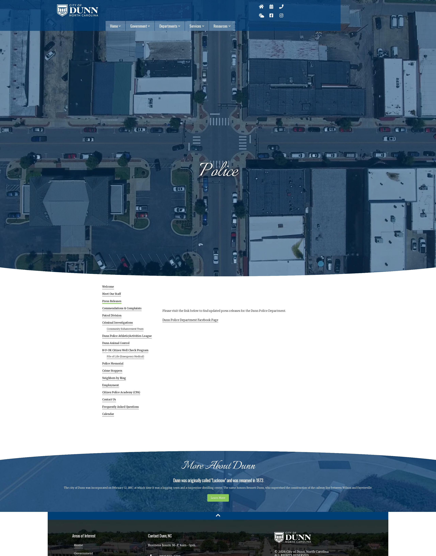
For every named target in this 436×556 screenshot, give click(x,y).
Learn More (218, 497)
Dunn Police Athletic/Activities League (127, 336)
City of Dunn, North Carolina (77, 10)
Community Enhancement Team (125, 329)
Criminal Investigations (117, 322)
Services (195, 26)
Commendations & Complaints (122, 308)
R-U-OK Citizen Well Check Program (125, 350)
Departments (168, 26)
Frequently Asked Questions (120, 406)
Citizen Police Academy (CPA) (121, 392)
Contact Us (109, 399)
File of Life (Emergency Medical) (125, 356)
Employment (110, 385)
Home (114, 26)
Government (138, 26)
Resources (221, 26)
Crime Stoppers (112, 370)
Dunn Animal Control (115, 343)
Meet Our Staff (111, 293)
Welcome (108, 286)
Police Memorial (112, 363)
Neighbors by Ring (114, 378)
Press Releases (111, 301)
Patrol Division (111, 315)
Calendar (108, 414)
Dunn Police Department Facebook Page (190, 320)
